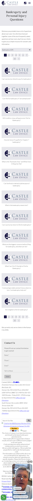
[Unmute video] (22, 478)
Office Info (19, 398)
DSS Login (11, 500)
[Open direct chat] (28, 461)
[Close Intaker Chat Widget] (31, 461)
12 (15, 59)
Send (7, 376)
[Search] (28, 420)
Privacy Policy (6, 481)
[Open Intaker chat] (15, 500)
